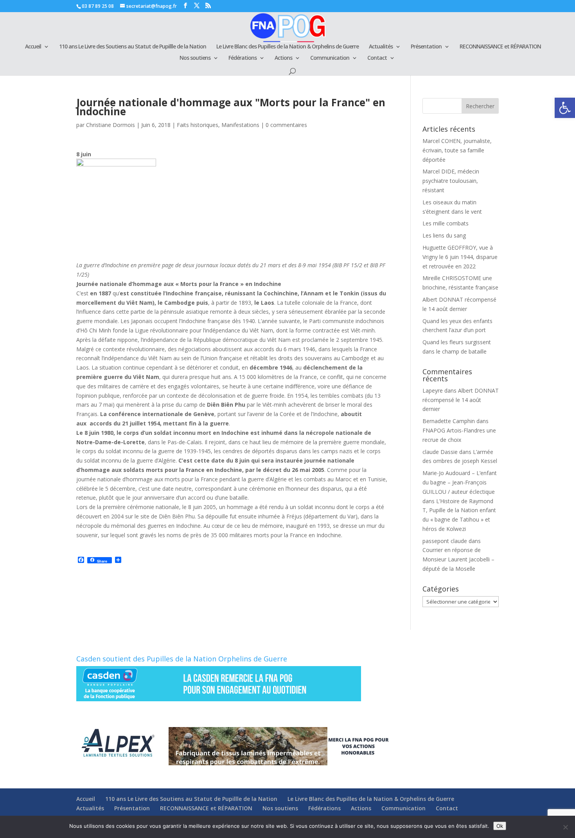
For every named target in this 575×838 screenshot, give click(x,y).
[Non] (565, 827)
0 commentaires (286, 125)
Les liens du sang (444, 235)
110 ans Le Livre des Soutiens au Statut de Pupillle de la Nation (132, 47)
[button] (565, 108)
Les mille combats (445, 223)
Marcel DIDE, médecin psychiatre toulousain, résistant (450, 181)
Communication (329, 58)
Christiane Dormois (110, 125)
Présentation (426, 47)
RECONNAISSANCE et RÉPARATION (500, 47)
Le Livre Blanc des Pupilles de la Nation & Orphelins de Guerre (287, 47)
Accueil (33, 47)
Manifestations (240, 125)
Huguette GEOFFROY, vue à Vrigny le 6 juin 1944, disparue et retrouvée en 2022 (460, 257)
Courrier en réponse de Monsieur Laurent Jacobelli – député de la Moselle (458, 559)
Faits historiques (197, 125)
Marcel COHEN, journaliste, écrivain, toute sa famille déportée (457, 150)
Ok (499, 826)
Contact (377, 58)
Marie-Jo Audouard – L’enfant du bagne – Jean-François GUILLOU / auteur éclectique (459, 482)
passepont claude (444, 541)
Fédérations (242, 58)
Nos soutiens (195, 58)
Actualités (381, 47)
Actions (283, 58)
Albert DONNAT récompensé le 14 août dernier (460, 400)
